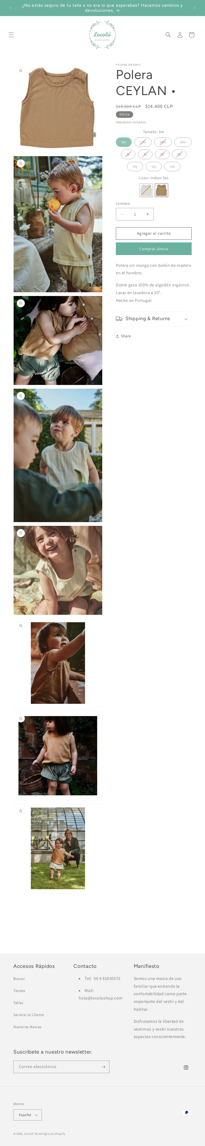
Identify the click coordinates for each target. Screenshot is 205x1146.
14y (172, 165)
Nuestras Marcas (27, 1026)
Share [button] (126, 336)
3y (128, 152)
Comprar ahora (153, 248)
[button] (11, 35)
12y (153, 165)
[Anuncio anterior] (10, 8)
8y (179, 152)
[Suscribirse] (103, 1067)
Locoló (29, 1134)
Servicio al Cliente (28, 1014)
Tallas (18, 1002)
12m (143, 140)
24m (183, 140)
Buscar (19, 978)
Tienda (19, 990)
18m (163, 140)
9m (123, 140)
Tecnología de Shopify (49, 1134)
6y (162, 152)
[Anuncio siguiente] (194, 8)
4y (145, 152)
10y (135, 165)
